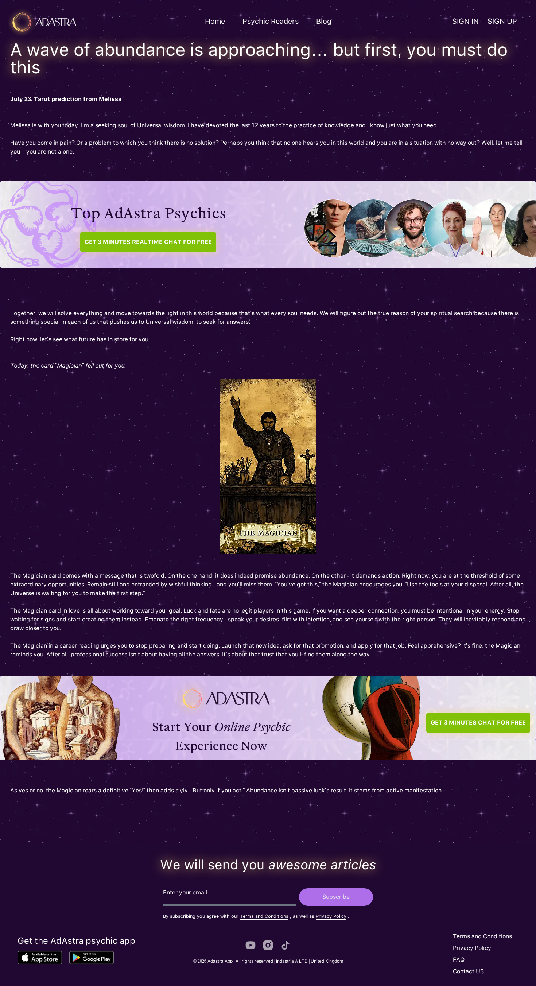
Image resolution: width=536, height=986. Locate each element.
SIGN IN (465, 21)
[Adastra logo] (74, 22)
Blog (323, 21)
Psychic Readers (270, 21)
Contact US (468, 971)
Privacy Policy (331, 916)
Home (215, 21)
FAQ (459, 959)
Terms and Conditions (264, 916)
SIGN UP (502, 21)
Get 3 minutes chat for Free (148, 241)
